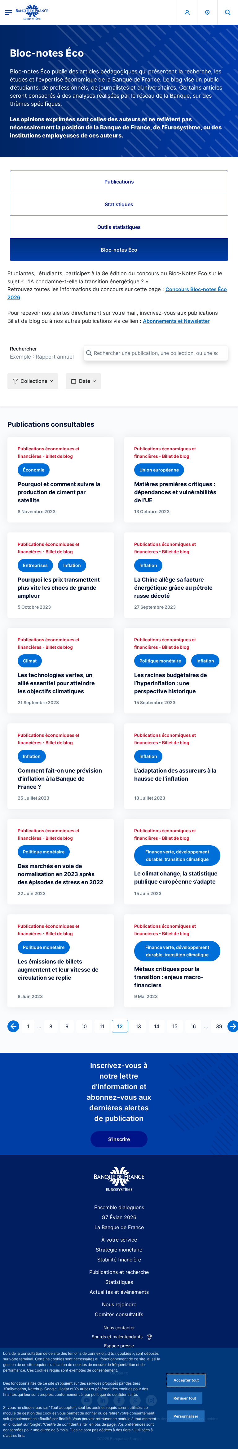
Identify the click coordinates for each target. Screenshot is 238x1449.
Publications (119, 182)
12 (122, 1026)
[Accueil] (119, 1179)
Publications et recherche (119, 1272)
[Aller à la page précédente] (13, 1026)
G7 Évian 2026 (119, 1217)
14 (159, 1026)
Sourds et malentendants (117, 1336)
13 (140, 1026)
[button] (228, 12)
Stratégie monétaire (119, 1250)
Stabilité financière (119, 1259)
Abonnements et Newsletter (176, 321)
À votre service (119, 1240)
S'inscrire (119, 1139)
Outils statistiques (119, 227)
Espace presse (119, 1345)
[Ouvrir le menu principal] (8, 12)
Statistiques (119, 204)
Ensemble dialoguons (119, 1207)
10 (86, 1026)
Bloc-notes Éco (119, 250)
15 (177, 1026)
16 (195, 1026)
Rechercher (23, 349)
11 (104, 1026)
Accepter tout (186, 1380)
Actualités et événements (119, 1292)
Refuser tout (185, 1398)
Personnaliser (186, 1416)
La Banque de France (119, 1227)
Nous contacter (119, 1327)
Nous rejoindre (119, 1304)
